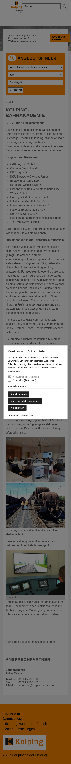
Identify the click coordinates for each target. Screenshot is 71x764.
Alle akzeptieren (19, 394)
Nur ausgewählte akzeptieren (25, 401)
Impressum (13, 415)
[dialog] (35, 382)
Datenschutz (27, 415)
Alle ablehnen (17, 408)
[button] (9, 380)
